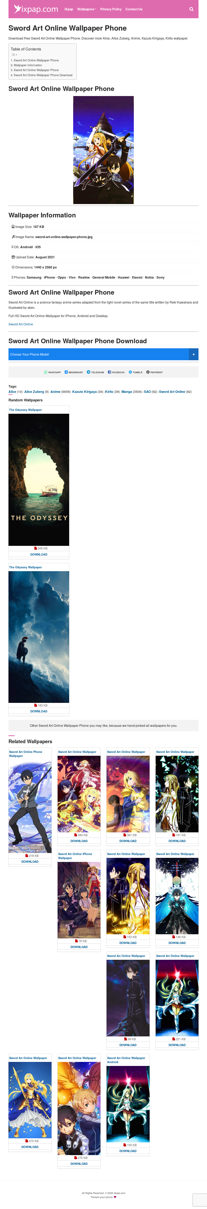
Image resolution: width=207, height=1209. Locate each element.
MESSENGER (75, 372)
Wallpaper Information (28, 65)
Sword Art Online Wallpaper (77, 752)
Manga (127, 391)
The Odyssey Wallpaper (25, 410)
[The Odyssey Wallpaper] (38, 480)
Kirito (109, 391)
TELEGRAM (97, 372)
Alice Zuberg (34, 391)
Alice (12, 391)
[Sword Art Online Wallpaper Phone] (103, 149)
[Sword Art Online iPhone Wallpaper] (79, 900)
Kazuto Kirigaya (85, 391)
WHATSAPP (54, 372)
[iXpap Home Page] (36, 8)
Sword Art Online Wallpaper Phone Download (43, 75)
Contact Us (134, 9)
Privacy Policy (111, 9)
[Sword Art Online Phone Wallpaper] (30, 806)
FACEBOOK (118, 372)
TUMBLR (137, 372)
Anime (56, 391)
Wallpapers (85, 9)
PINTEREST (156, 372)
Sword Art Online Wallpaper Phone (36, 60)
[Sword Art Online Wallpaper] (79, 794)
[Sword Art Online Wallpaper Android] (128, 1104)
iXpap (68, 9)
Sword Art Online (20, 324)
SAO (148, 391)
